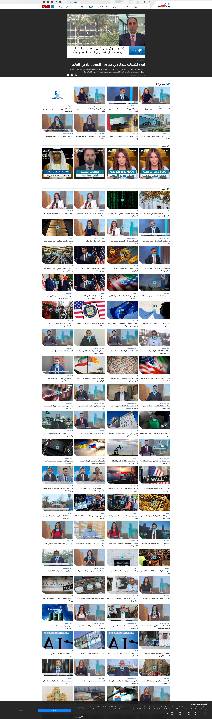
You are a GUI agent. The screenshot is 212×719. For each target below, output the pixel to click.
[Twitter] (52, 2)
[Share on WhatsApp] (76, 75)
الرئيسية (145, 6)
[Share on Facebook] (72, 75)
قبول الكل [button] (54, 710)
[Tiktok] (60, 2)
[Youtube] (48, 2)
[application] (106, 36)
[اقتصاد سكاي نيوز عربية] (160, 5)
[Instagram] (56, 2)
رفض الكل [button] (21, 710)
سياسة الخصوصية (194, 710)
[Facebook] (44, 2)
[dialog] (106, 710)
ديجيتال (68, 6)
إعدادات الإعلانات (98, 709)
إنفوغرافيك (79, 6)
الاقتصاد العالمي (103, 6)
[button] (70, 2)
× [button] (2, 703)
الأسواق (115, 6)
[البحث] (52, 6)
